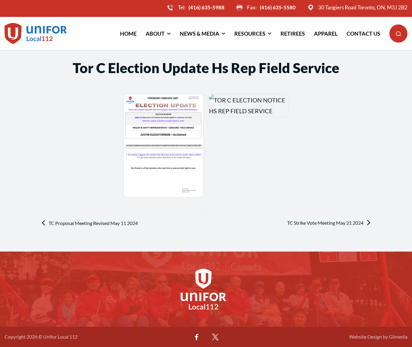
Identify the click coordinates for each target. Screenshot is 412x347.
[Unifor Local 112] (36, 33)
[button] (398, 33)
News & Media (199, 33)
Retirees (292, 33)
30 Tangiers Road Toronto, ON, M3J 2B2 (362, 7)
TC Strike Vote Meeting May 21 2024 (325, 223)
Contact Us (363, 33)
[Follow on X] (215, 337)
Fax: (271, 7)
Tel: (201, 7)
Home (128, 33)
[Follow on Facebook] (196, 337)
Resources (249, 33)
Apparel (326, 33)
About (155, 33)
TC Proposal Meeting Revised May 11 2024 (93, 223)
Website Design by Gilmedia (378, 336)
